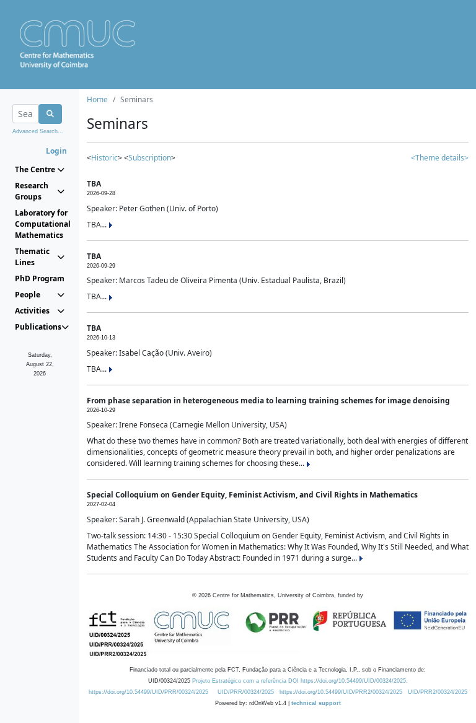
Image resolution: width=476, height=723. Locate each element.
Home (97, 99)
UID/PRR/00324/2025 (246, 692)
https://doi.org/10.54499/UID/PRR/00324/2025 (148, 692)
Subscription (149, 157)
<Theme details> (440, 157)
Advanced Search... (37, 131)
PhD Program (39, 278)
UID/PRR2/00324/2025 (437, 692)
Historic (104, 157)
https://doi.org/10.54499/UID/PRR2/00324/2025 (341, 692)
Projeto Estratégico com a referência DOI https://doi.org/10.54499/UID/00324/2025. (300, 681)
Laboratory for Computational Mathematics (39, 224)
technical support (316, 703)
